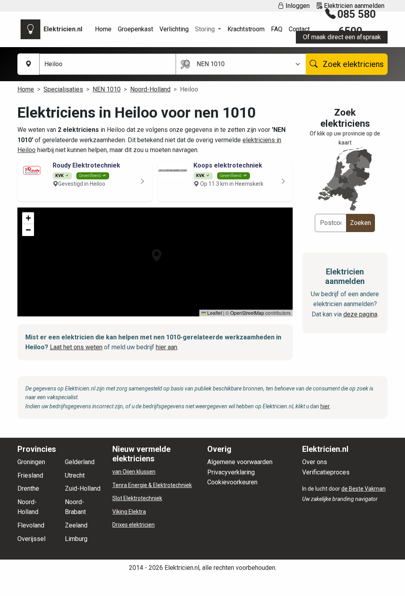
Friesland (30, 475)
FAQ (276, 29)
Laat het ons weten (76, 347)
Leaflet (214, 312)
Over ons (314, 462)
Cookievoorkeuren (232, 482)
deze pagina (360, 314)
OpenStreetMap (247, 312)
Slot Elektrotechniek (137, 498)
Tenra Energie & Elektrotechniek (152, 485)
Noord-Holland (150, 89)
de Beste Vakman (363, 489)
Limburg (76, 539)
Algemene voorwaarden (240, 462)
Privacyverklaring (231, 472)
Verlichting (174, 29)
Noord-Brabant (75, 507)
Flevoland (30, 525)
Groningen (31, 462)
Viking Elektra (129, 511)
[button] (156, 255)
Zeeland (76, 525)
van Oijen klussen (133, 471)
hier (325, 406)
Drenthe (28, 488)
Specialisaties (63, 89)
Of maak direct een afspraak (342, 37)
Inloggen (297, 6)
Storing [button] (205, 29)
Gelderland (80, 462)
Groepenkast (135, 29)
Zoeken (360, 223)
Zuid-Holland (82, 488)
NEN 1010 (107, 89)
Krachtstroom (246, 29)
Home (103, 29)
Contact (299, 29)
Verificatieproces (326, 472)
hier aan (166, 347)
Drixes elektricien (133, 525)
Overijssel (31, 539)
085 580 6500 (356, 23)
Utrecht (75, 475)
